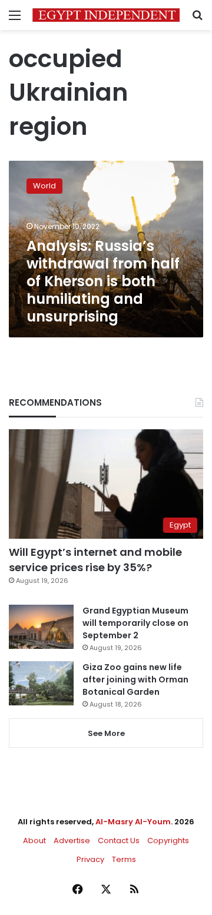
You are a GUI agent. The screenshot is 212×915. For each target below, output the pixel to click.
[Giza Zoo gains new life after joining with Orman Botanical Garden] (41, 683)
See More (106, 733)
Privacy (90, 859)
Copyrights (168, 840)
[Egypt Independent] (106, 15)
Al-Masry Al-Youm (133, 821)
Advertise (72, 840)
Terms (124, 859)
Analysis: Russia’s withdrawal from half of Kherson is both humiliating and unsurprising (103, 281)
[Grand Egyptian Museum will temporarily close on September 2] (41, 627)
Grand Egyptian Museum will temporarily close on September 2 (135, 623)
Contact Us (119, 840)
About (34, 840)
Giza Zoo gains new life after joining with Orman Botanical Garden (135, 679)
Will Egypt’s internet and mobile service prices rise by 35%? (95, 559)
